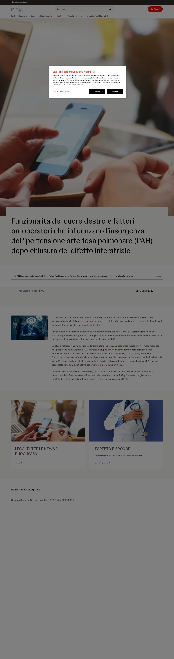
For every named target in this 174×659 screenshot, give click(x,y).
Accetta (115, 91)
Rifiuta (97, 91)
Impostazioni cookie (61, 91)
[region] (87, 82)
